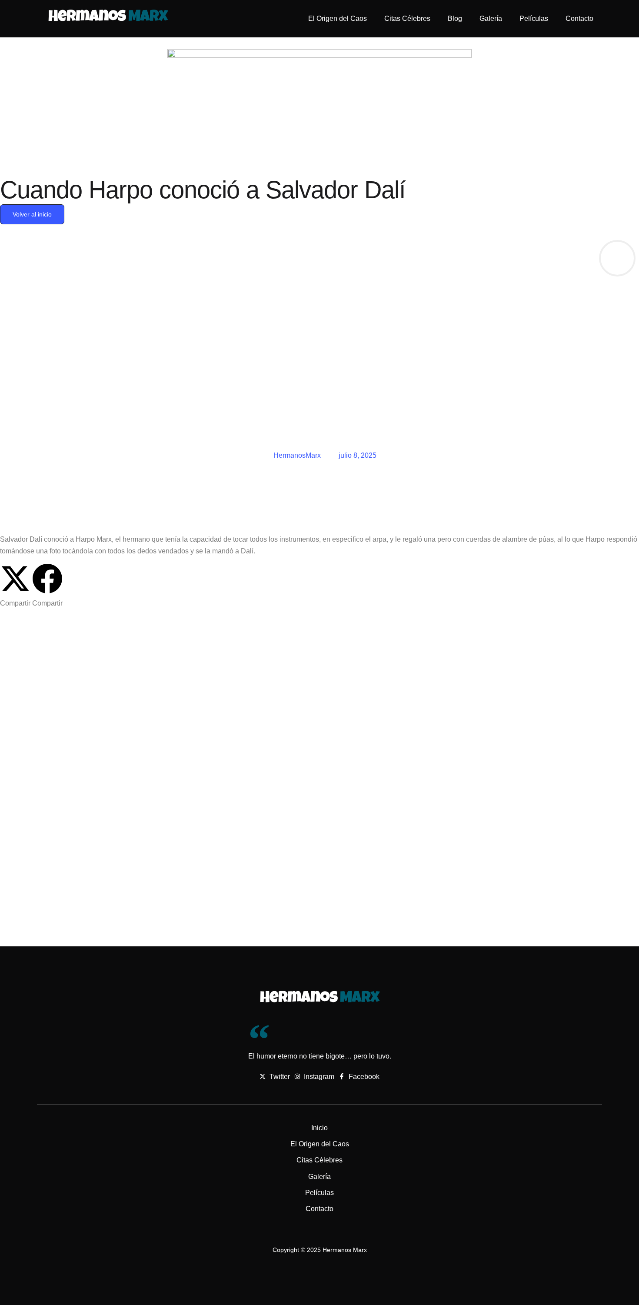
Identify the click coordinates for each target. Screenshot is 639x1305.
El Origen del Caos (337, 18)
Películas (533, 18)
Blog (455, 18)
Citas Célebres (407, 18)
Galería (490, 18)
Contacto (579, 18)
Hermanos (107, 18)
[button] (15, 586)
